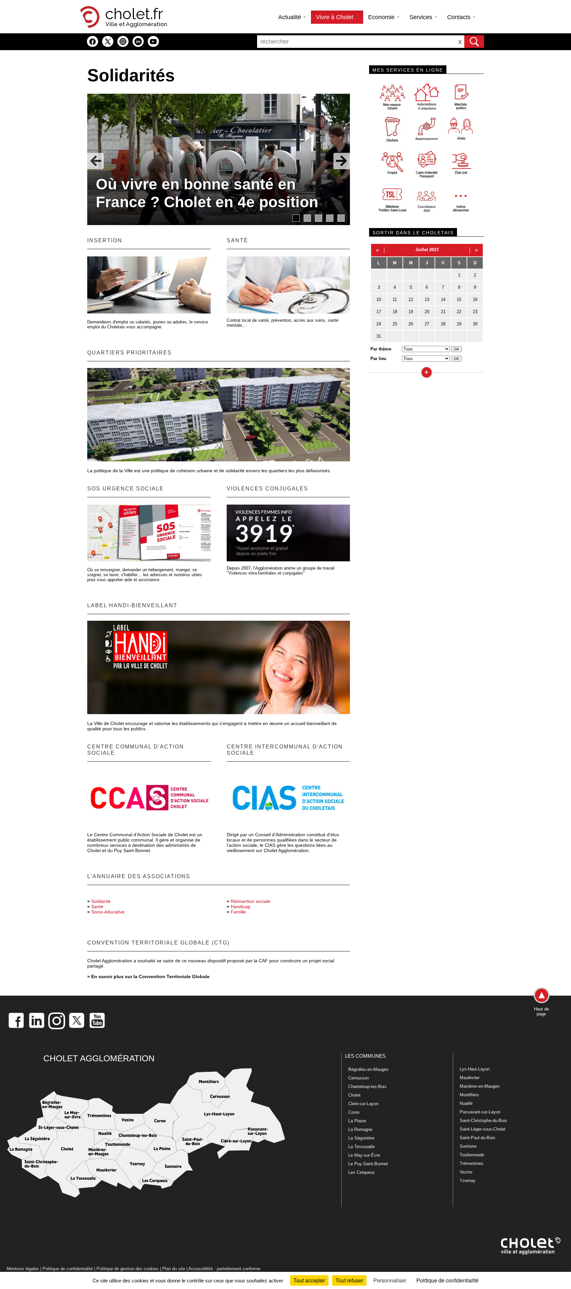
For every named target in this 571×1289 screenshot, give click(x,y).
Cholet (354, 1095)
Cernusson (358, 1077)
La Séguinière (361, 1138)
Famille (238, 911)
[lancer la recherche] (474, 41)
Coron (354, 1112)
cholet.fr (134, 14)
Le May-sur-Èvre (364, 1155)
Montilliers (469, 1094)
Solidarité (101, 901)
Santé (97, 906)
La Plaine (357, 1120)
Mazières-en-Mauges (480, 1086)
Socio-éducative (108, 911)
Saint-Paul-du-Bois (477, 1137)
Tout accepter (309, 1280)
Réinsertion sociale (250, 901)
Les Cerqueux (361, 1172)
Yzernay (468, 1180)
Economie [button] (382, 17)
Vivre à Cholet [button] (335, 17)
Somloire (468, 1146)
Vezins (466, 1172)
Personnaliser (389, 1280)
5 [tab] (341, 218)
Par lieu (378, 358)
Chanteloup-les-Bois (367, 1086)
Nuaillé (466, 1103)
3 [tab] (318, 218)
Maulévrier (469, 1077)
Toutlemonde (472, 1154)
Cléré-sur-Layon (363, 1103)
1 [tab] (296, 218)
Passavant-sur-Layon (480, 1111)
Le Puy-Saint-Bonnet (368, 1163)
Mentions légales (23, 1268)
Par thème (380, 349)
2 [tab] (307, 218)
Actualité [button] (290, 17)
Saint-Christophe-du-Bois (483, 1120)
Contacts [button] (459, 17)
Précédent (95, 161)
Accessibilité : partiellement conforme (224, 1268)
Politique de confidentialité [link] (447, 1280)
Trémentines (471, 1163)
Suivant (341, 161)
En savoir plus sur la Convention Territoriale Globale (150, 976)
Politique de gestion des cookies (127, 1268)
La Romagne (360, 1129)
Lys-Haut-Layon (475, 1069)
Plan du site (173, 1268)
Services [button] (421, 17)
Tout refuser (349, 1280)
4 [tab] (329, 218)
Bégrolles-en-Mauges (368, 1069)
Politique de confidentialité (68, 1268)
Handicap (240, 906)
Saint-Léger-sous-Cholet (483, 1129)
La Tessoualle (361, 1146)
